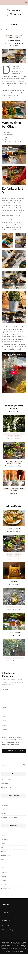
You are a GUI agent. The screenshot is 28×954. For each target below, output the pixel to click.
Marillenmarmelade (14, 635)
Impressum (5, 783)
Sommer (17, 632)
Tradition (18, 435)
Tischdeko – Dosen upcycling (9, 817)
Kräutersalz (5, 805)
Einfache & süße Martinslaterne (14, 610)
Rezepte (18, 528)
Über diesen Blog (6, 787)
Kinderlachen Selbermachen (14, 12)
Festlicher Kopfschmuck (14, 439)
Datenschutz (5, 912)
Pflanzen (9, 435)
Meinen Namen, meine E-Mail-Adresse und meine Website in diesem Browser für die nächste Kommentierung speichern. (12, 741)
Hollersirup (5, 813)
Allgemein (9, 35)
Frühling (10, 37)
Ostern (18, 37)
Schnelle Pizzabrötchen (14, 531)
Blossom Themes (10, 950)
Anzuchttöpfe (14, 493)
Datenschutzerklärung (7, 779)
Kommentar (6, 689)
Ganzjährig (5, 847)
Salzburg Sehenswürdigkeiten (9, 926)
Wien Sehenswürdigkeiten (9, 930)
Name (4, 707)
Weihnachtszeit (18, 657)
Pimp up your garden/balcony (14, 466)
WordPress (8, 951)
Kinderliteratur (5, 855)
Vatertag (4, 809)
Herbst (19, 606)
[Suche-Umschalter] (26, 2)
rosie (5, 43)
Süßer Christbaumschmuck (14, 661)
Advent (4, 831)
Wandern (4, 884)
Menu (15, 24)
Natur (22, 434)
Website (4, 725)
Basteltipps (18, 35)
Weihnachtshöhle (14, 584)
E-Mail (4, 716)
